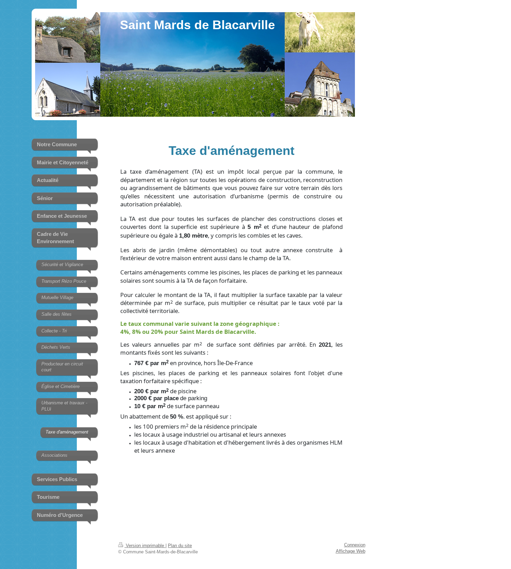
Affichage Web (350, 551)
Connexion (354, 545)
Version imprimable (144, 545)
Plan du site (180, 545)
